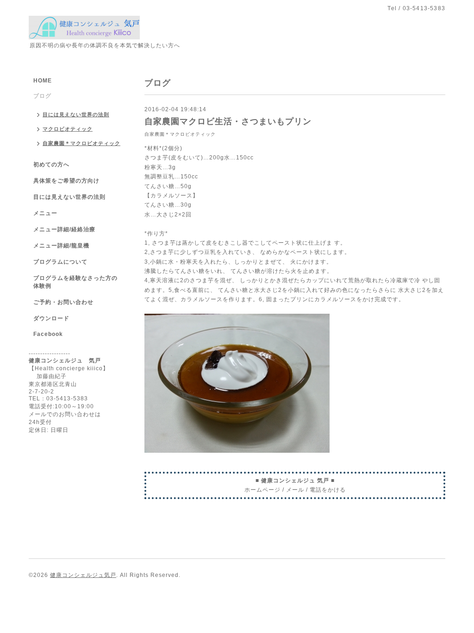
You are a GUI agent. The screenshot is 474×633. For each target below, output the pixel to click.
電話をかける (328, 490)
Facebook (48, 334)
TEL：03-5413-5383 (58, 398)
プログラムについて (60, 262)
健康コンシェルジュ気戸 (83, 575)
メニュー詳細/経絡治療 (64, 229)
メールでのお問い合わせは (65, 414)
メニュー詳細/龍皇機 (61, 245)
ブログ (42, 96)
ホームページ (262, 490)
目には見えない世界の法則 (76, 114)
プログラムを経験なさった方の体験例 (75, 282)
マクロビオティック (68, 129)
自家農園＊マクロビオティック (180, 134)
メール (295, 490)
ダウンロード (51, 318)
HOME (42, 80)
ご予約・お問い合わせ (63, 302)
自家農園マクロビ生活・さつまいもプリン (228, 121)
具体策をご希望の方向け (66, 180)
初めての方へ (51, 164)
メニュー (45, 213)
